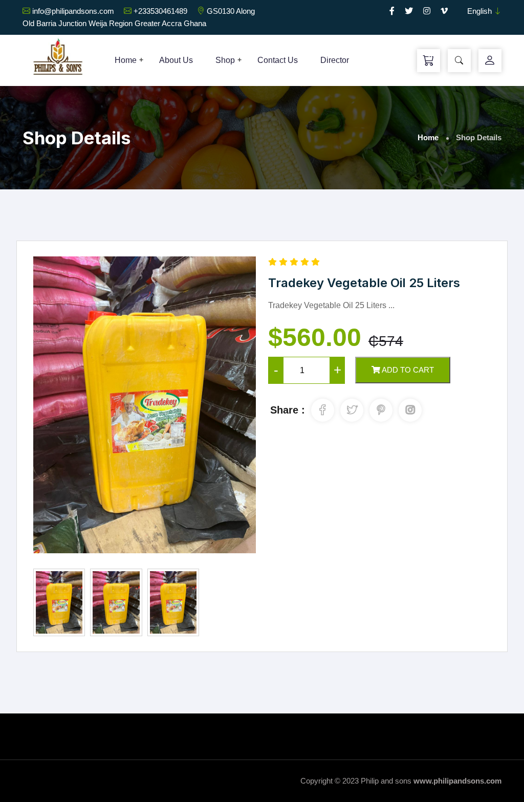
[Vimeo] (444, 11)
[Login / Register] (490, 60)
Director (334, 60)
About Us (176, 60)
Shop (225, 60)
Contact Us (277, 60)
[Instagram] (426, 11)
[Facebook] (392, 11)
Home (126, 60)
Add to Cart (407, 369)
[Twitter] (409, 11)
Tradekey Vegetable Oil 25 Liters (364, 282)
